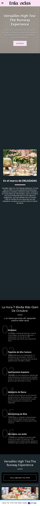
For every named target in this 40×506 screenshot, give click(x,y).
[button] (2, 3)
